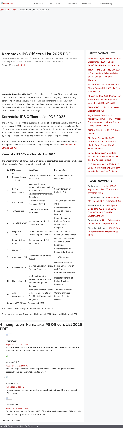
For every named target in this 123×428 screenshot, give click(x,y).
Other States (87, 3)
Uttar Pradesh (71, 3)
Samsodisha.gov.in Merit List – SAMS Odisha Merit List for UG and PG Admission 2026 (103, 156)
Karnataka (14, 10)
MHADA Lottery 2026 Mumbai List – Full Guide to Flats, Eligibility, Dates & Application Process (104, 99)
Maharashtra (55, 3)
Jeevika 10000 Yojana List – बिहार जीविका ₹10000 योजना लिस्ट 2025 (103, 189)
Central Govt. (40, 3)
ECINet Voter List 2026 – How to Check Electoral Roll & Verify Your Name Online (104, 88)
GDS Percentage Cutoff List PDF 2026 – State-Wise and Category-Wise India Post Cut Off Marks (104, 167)
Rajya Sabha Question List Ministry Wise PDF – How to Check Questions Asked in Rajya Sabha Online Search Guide (104, 120)
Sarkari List (4, 10)
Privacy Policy (106, 3)
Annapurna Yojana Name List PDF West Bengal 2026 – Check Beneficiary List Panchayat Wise (104, 62)
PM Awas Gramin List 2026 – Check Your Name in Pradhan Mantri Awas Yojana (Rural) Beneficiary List (102, 143)
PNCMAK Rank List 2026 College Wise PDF (104, 132)
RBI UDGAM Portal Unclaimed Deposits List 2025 (104, 231)
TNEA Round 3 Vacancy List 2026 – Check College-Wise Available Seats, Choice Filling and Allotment (104, 75)
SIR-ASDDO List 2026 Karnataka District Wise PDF (103, 109)
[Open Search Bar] (118, 3)
